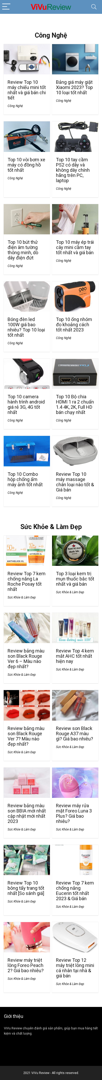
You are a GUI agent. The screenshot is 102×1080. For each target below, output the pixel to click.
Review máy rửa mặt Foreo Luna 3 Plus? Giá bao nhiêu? (74, 813)
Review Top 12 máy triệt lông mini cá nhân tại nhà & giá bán (75, 967)
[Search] (94, 7)
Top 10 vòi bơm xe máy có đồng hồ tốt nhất (26, 165)
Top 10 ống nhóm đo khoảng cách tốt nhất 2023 (74, 325)
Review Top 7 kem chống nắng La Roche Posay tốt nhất (27, 581)
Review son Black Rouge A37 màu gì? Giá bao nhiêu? (74, 733)
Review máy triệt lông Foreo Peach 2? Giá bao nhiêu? (26, 965)
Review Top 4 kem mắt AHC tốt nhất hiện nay (75, 656)
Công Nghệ (15, 106)
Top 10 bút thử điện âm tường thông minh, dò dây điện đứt (23, 249)
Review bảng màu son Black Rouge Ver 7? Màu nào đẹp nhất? (26, 736)
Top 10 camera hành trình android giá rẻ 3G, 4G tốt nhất (26, 404)
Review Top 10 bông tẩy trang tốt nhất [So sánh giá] (26, 888)
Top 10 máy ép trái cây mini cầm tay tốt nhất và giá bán (75, 247)
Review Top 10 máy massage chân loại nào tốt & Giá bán (75, 481)
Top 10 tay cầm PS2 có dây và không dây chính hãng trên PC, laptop (73, 170)
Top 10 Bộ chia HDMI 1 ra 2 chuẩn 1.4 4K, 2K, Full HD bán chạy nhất (75, 404)
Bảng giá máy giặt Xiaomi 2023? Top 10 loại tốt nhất (74, 87)
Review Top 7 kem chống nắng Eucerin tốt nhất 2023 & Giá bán (75, 890)
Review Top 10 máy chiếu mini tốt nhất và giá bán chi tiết (27, 89)
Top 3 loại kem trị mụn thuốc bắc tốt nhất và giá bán (75, 579)
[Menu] (6, 7)
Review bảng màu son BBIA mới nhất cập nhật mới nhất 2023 (27, 813)
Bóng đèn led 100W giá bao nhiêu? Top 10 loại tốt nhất (26, 327)
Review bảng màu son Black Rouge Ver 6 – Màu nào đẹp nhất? (26, 658)
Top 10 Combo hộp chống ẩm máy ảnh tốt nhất (25, 479)
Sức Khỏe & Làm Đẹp (22, 597)
